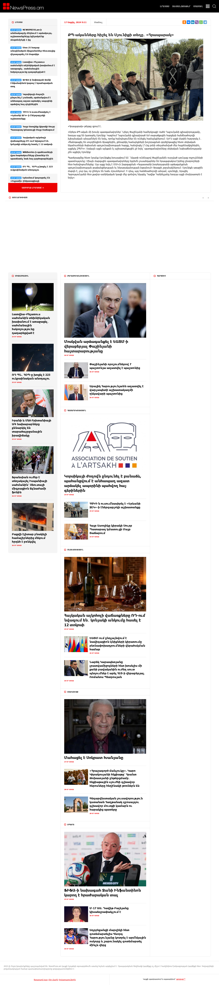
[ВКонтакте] (188, 22)
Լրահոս (18, 22)
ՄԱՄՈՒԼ (198, 6)
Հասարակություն (76, 410)
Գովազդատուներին (67, 980)
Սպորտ (70, 824)
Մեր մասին (53, 980)
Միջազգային (21, 276)
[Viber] (197, 22)
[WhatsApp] (201, 22)
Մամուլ (98, 22)
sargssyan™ (180, 979)
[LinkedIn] (192, 22)
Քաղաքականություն (78, 276)
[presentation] (203, 197)
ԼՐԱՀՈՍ (164, 6)
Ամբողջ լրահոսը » (33, 187)
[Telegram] (205, 22)
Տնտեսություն (75, 550)
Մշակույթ (72, 692)
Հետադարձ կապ (41, 980)
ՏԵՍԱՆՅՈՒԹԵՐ (181, 6)
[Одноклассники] (184, 22)
